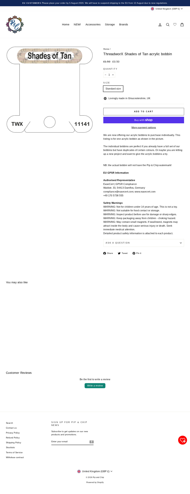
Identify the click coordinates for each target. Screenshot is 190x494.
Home (65, 24)
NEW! (77, 24)
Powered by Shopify (95, 482)
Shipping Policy (13, 442)
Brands (123, 24)
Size (106, 83)
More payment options (144, 127)
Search (9, 423)
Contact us (11, 428)
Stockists (10, 447)
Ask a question (118, 243)
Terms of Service (14, 452)
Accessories (93, 24)
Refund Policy (13, 438)
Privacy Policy (13, 433)
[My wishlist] (175, 24)
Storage (110, 24)
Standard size (113, 88)
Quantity (110, 69)
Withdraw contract (15, 457)
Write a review (95, 385)
